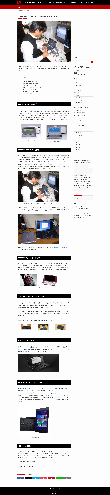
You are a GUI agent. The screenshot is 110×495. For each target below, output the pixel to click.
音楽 (77, 152)
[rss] (58, 488)
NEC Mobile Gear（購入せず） (30, 81)
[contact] (59, 488)
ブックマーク (51, 491)
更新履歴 (76, 190)
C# (82, 169)
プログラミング (80, 105)
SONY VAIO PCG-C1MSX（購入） (30, 83)
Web (78, 95)
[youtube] (56, 488)
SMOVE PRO (81, 175)
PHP (83, 173)
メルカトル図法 (77, 187)
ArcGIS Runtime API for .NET (79, 162)
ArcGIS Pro (89, 160)
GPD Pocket (29, 18)
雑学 (77, 149)
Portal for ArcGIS (88, 173)
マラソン (78, 132)
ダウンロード (57, 491)
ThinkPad (85, 177)
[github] (55, 488)
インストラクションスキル (81, 107)
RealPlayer (64, 166)
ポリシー (68, 491)
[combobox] (83, 62)
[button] (20, 478)
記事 (44, 491)
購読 (75, 72)
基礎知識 (78, 90)
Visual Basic (76, 179)
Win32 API (82, 179)
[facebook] (50, 488)
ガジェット (79, 97)
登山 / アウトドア (80, 144)
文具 (77, 140)
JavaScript (90, 171)
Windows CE (43, 111)
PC (80, 173)
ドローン (83, 183)
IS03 (55, 302)
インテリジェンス (79, 110)
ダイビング (79, 127)
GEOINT (85, 169)
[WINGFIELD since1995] (29, 2)
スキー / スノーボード (81, 125)
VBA (89, 177)
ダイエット (90, 181)
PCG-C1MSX (59, 157)
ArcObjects (76, 166)
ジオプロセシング (83, 181)
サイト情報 (64, 491)
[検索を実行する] (92, 62)
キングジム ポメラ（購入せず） (30, 89)
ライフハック (79, 135)
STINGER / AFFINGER (78, 177)
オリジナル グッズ (80, 112)
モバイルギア (26, 110)
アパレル (78, 120)
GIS (77, 82)
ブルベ (87, 183)
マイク (75, 185)
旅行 (77, 142)
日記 (77, 118)
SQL (85, 175)
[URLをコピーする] (67, 478)
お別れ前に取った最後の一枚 (60, 247)
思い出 (24, 18)
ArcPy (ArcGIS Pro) (83, 166)
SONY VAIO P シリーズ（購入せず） (31, 85)
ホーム (41, 491)
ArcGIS (19, 18)
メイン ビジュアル (80, 115)
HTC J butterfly (61, 305)
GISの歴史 (90, 169)
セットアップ (79, 100)
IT (77, 92)
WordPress (76, 181)
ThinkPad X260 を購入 (28, 388)
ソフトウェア (79, 102)
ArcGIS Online (83, 160)
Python (75, 175)
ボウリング (78, 130)
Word (86, 179)
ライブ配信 (84, 187)
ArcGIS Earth (76, 160)
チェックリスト (77, 183)
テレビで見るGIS (80, 87)
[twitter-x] (52, 488)
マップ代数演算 (88, 185)
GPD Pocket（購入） (28, 94)
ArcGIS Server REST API (78, 164)
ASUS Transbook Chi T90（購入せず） (32, 92)
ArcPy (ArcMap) (77, 169)
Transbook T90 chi (53, 388)
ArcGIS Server (89, 162)
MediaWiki (76, 173)
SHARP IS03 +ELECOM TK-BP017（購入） (33, 87)
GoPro (79, 171)
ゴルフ (78, 123)
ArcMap (86, 164)
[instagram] (53, 488)
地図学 (88, 187)
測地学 (83, 190)
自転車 (78, 147)
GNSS (75, 171)
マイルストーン (81, 185)
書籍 (80, 190)
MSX (50, 155)
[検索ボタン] (78, 2)
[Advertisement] (83, 35)
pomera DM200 (26, 351)
